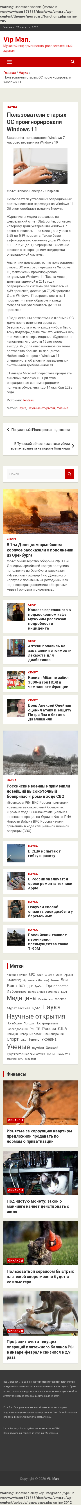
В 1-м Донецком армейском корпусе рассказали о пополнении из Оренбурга (40, 550)
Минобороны (45, 999)
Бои (64, 980)
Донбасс (39, 986)
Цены (51, 1054)
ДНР (30, 986)
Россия (49, 1028)
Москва (60, 999)
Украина (48, 1039)
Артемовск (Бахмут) (36, 980)
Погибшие (14, 1023)
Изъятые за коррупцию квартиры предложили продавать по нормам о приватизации (39, 1136)
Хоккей (52, 1048)
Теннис (34, 1039)
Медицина (21, 998)
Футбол (38, 1048)
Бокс (12, 985)
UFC (32, 974)
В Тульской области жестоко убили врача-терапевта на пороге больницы (40, 446)
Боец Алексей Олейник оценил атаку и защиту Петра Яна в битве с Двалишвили (49, 712)
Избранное (16, 991)
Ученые (62, 408)
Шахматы (63, 1054)
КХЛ (64, 991)
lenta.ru (28, 400)
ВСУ (22, 986)
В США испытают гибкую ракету (44, 853)
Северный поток (30, 1034)
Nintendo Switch (17, 974)
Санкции (12, 1034)
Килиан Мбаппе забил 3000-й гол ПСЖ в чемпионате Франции (48, 682)
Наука (12, 107)
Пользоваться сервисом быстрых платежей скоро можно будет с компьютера (40, 1276)
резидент (30, 1058)
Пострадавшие (47, 1023)
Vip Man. (16, 39)
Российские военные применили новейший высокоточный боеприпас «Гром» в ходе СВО (38, 791)
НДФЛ (36, 1008)
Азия (40, 974)
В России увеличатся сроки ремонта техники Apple (50, 884)
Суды (23, 1039)
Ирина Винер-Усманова (43, 991)
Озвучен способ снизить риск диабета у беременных (50, 911)
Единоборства (57, 986)
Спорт (11, 538)
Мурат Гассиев (18, 1008)
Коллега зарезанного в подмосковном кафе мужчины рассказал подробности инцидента (49, 618)
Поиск (69, 474)
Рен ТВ (35, 1029)
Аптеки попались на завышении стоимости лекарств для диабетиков (50, 653)
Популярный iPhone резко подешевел (40, 430)
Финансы (16, 1074)
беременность (15, 1058)
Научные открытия (42, 408)
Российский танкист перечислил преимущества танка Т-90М (48, 942)
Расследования (17, 1029)
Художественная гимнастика (26, 1054)
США (62, 1028)
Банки (55, 980)
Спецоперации (53, 1034)
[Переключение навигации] (9, 62)
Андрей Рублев (53, 975)
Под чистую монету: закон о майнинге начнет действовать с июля (38, 1206)
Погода (29, 1023)
